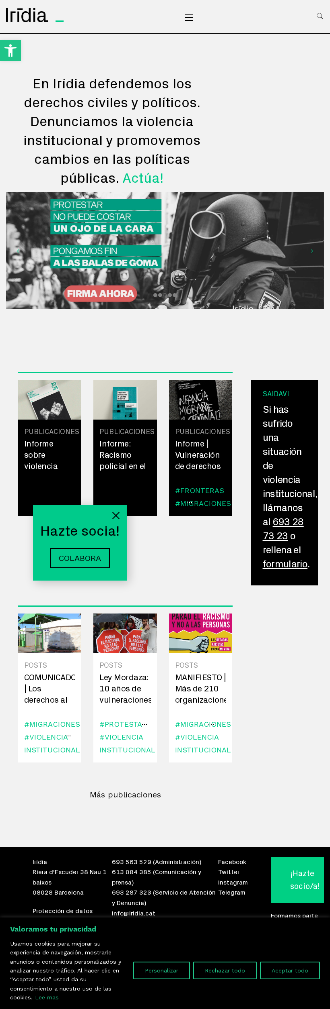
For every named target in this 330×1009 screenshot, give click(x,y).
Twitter (228, 872)
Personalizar (161, 970)
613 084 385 (131, 872)
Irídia (40, 862)
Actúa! (142, 178)
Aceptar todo (290, 970)
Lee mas (47, 997)
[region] (165, 963)
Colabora (80, 558)
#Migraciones (203, 503)
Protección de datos (63, 911)
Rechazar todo (225, 970)
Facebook (232, 862)
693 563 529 (131, 862)
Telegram (231, 892)
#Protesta (120, 724)
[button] (10, 50)
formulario (285, 564)
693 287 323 (131, 892)
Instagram (233, 882)
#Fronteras (199, 490)
